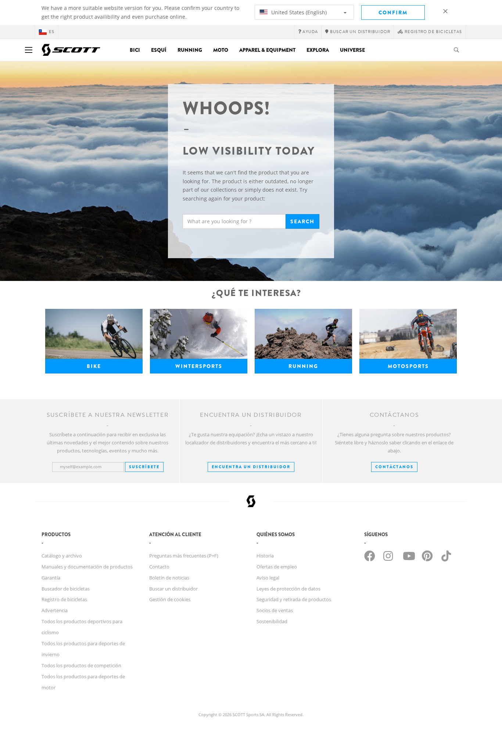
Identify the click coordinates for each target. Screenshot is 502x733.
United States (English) (298, 12)
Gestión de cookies (169, 599)
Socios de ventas (275, 610)
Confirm (393, 12)
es (51, 32)
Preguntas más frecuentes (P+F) (183, 555)
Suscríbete (144, 467)
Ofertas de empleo (277, 566)
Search (302, 221)
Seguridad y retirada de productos (294, 599)
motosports (408, 366)
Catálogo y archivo (62, 555)
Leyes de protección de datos (288, 588)
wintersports (198, 366)
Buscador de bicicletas (66, 588)
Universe (352, 50)
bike (94, 366)
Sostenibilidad (272, 621)
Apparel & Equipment (267, 50)
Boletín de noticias (169, 577)
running (303, 366)
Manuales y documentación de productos (87, 566)
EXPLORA (317, 50)
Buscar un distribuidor (173, 588)
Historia (265, 555)
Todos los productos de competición (81, 665)
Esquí (158, 50)
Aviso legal (268, 577)
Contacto (159, 566)
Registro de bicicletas (64, 599)
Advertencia (55, 610)
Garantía (51, 577)
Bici (135, 50)
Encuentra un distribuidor (251, 467)
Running (190, 50)
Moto (220, 50)
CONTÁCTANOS (394, 467)
